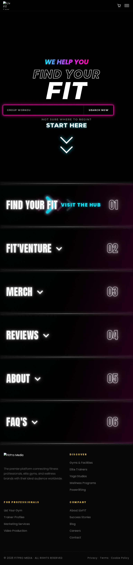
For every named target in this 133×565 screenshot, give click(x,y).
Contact (75, 537)
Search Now (98, 110)
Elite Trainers (78, 469)
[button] (127, 5)
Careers (75, 531)
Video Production (15, 531)
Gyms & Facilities (81, 463)
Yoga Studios (78, 476)
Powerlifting (78, 490)
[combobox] (43, 110)
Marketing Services (17, 524)
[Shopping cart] (119, 5)
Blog (73, 524)
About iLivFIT (78, 510)
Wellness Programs (83, 483)
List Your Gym (13, 510)
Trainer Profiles (14, 517)
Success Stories (80, 517)
